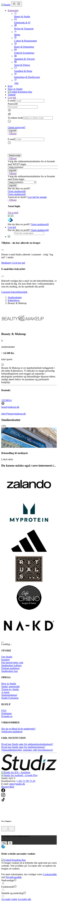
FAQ (3, 710)
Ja (10, 843)
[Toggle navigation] (16, 4)
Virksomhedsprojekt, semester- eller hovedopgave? (27, 750)
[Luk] (11, 828)
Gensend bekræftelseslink (14, 292)
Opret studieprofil (17, 191)
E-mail (11, 100)
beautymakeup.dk (10, 407)
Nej (4, 843)
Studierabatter (15, 297)
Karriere (5, 659)
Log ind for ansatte (37, 197)
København (14, 300)
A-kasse (5, 692)
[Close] (2, 249)
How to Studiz (15, 89)
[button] (12, 130)
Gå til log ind (18, 262)
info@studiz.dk (17, 784)
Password (13, 103)
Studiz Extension (10, 698)
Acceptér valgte (9, 899)
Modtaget (6, 262)
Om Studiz (6, 656)
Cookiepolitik (50, 874)
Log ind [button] (12, 97)
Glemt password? (16, 127)
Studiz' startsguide (10, 686)
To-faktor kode (15, 117)
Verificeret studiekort (11, 731)
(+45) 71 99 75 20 (26, 781)
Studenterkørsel (9, 695)
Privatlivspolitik (14, 877)
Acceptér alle (24, 899)
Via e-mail (13, 212)
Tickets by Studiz (10, 689)
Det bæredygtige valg (12, 662)
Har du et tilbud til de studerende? (18, 728)
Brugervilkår (7, 786)
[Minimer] (4, 828)
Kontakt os (6, 716)
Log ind (12, 227)
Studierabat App (9, 671)
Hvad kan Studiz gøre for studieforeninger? (23, 747)
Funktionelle (7, 886)
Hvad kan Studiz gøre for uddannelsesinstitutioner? (27, 744)
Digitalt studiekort (10, 668)
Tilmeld (11, 94)
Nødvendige (7, 880)
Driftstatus (6, 713)
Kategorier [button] (13, 10)
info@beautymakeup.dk (13, 413)
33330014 (6, 400)
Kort (10, 86)
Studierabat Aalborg (11, 665)
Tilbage (13, 133)
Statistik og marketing (12, 893)
